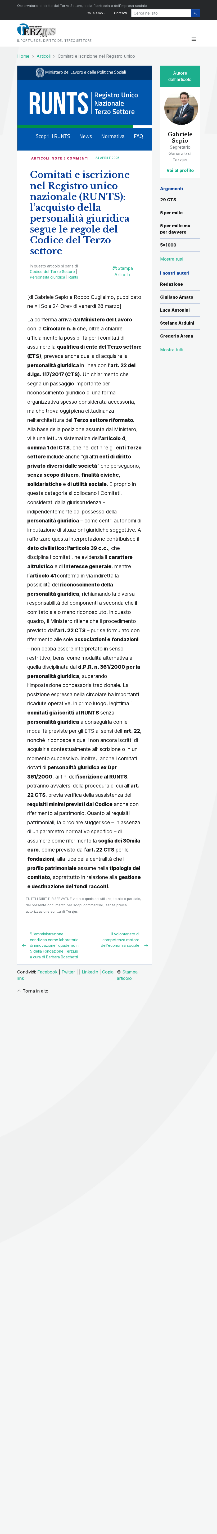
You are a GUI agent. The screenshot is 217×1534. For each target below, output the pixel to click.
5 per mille (171, 212)
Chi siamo (95, 13)
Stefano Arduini (177, 323)
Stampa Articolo (123, 271)
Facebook (47, 972)
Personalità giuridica (47, 277)
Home (23, 56)
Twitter (68, 972)
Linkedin (90, 972)
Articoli (44, 56)
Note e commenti (70, 158)
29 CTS (168, 199)
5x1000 (168, 245)
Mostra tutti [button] (171, 259)
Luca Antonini (175, 310)
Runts (73, 277)
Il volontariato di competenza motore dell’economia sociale (120, 940)
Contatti (120, 13)
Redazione (171, 284)
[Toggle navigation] (193, 39)
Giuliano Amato (176, 297)
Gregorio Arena (176, 336)
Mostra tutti (171, 349)
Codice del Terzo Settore (52, 271)
